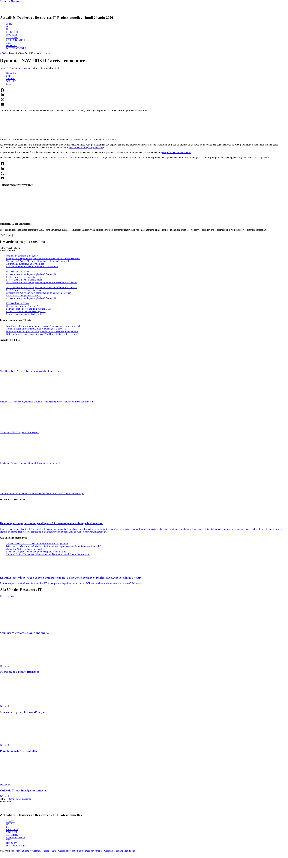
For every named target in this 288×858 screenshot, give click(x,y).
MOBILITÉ (12, 34)
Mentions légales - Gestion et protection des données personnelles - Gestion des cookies (81, 850)
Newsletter (35, 850)
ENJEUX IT (12, 32)
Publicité (25, 850)
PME (8, 84)
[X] (144, 99)
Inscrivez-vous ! (7, 596)
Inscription (26, 799)
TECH (9, 43)
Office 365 (11, 81)
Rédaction (15, 850)
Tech (4, 53)
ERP (8, 75)
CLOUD (10, 24)
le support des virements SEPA (176, 152)
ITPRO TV (11, 45)
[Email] (144, 104)
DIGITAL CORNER (16, 48)
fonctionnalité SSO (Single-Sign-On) (86, 147)
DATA (9, 26)
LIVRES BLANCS (15, 40)
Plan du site (129, 850)
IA (7, 29)
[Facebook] (144, 90)
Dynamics (11, 73)
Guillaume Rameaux (20, 68)
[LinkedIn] (144, 94)
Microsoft (10, 78)
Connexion (14, 799)
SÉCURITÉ (12, 37)
